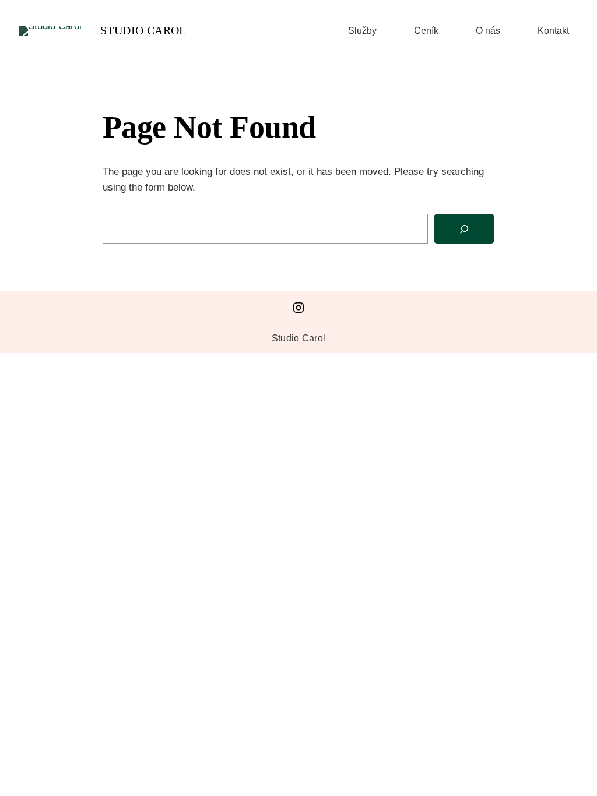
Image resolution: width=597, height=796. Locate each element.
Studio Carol (143, 30)
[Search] (464, 229)
